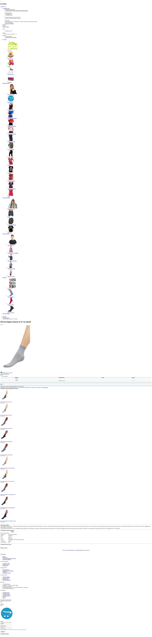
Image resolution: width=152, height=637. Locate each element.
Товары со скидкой (7, 572)
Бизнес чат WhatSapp (9, 23)
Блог (4, 597)
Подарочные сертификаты (8, 570)
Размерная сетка (6, 592)
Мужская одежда (6, 197)
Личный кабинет (6, 576)
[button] (4, 28)
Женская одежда (6, 83)
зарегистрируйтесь (79, 550)
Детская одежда (6, 233)
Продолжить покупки (4, 633)
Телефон (2, 623)
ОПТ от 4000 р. (6, 26)
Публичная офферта (7, 559)
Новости (4, 596)
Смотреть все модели (4, 373)
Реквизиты (5, 557)
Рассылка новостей (7, 580)
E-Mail (1, 621)
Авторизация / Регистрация (10, 37)
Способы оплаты (6, 593)
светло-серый (4, 376)
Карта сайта (5, 565)
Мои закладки (6, 579)
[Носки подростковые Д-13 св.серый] (15, 370)
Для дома (5, 39)
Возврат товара (6, 564)
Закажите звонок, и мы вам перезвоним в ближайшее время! (17, 10)
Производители (6, 569)
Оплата (4, 24)
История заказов (6, 578)
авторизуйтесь (71, 550)
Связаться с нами (6, 563)
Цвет (1, 375)
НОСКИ (4, 277)
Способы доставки (6, 595)
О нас (4, 25)
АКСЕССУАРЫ (6, 313)
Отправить (3, 631)
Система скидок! (6, 594)
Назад (2, 604)
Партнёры (5, 571)
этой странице (45, 387)
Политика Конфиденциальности (9, 558)
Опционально (3, 625)
